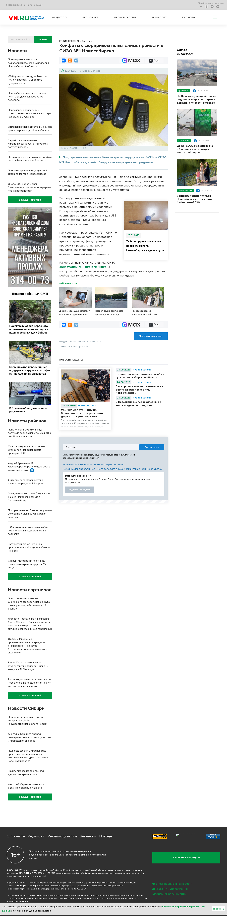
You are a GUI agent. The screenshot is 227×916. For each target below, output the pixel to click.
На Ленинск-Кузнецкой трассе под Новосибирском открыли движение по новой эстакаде (196, 99)
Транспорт (159, 17)
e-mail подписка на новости (174, 883)
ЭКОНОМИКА (183, 140)
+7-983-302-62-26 (78, 889)
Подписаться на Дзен (79, 490)
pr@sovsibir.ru (52, 889)
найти (43, 39)
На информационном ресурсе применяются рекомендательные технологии (43, 895)
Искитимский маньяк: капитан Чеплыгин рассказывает (94, 464)
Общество (59, 17)
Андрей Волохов (91, 70)
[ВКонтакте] (64, 60)
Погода (105, 836)
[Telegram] (76, 60)
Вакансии (88, 836)
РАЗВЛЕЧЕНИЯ (185, 190)
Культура (188, 17)
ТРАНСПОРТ (183, 91)
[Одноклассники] (70, 60)
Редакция (36, 836)
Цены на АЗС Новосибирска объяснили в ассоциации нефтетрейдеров (195, 149)
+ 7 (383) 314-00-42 (68, 886)
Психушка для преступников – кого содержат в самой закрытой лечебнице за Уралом (112, 468)
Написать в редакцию (186, 857)
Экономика (90, 17)
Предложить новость (150, 336)
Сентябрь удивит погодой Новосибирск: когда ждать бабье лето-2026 (194, 199)
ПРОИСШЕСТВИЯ (87, 405)
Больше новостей (30, 200)
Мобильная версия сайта (169, 894)
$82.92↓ (38, 4)
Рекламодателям (62, 836)
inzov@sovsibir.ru (115, 886)
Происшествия (125, 17)
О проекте (16, 836)
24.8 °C (28, 4)
